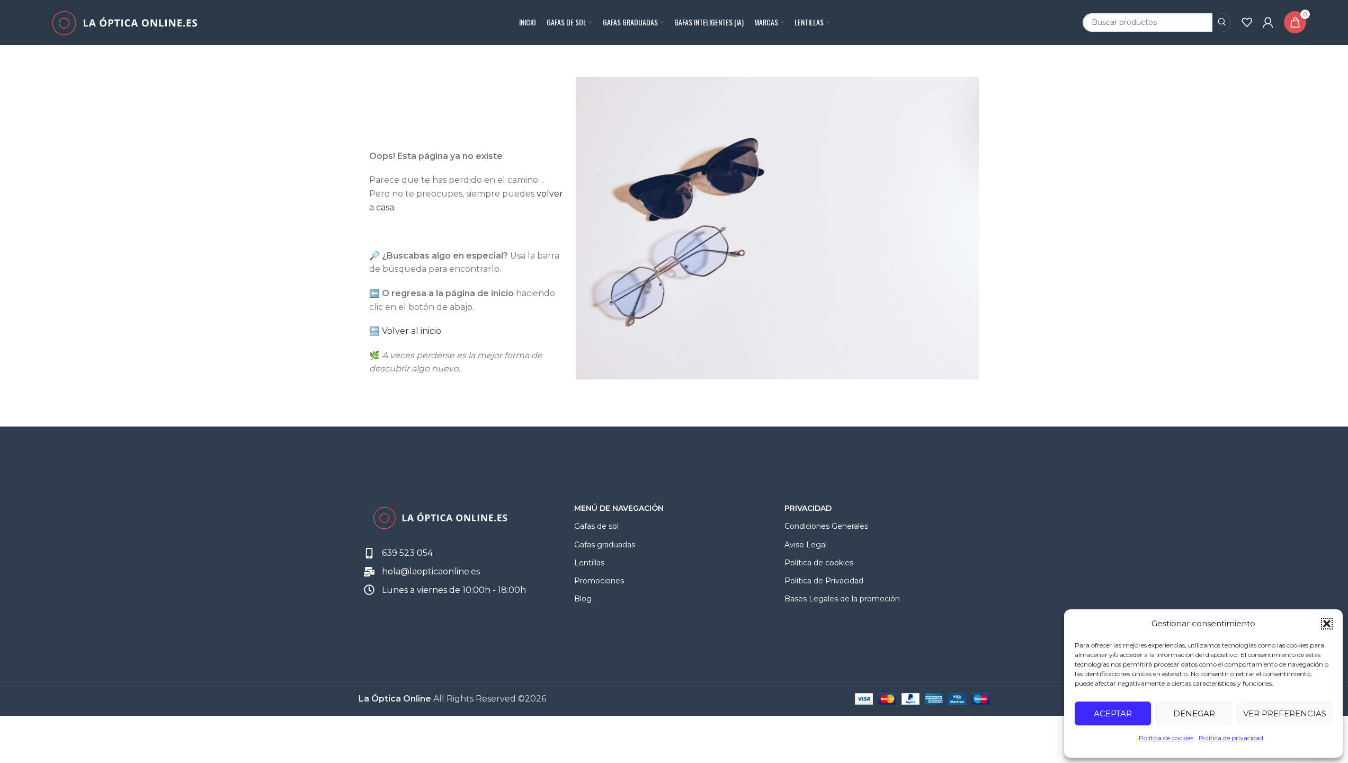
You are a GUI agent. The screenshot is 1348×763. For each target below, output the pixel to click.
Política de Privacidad (823, 580)
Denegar (1194, 713)
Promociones (599, 580)
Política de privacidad (1231, 738)
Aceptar (1113, 713)
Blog (583, 599)
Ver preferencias (1284, 713)
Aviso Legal (805, 544)
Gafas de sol (596, 526)
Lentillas (589, 562)
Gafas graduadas (604, 544)
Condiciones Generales (826, 526)
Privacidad (808, 508)
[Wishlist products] (1246, 22)
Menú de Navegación (619, 508)
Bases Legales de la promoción (842, 599)
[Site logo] (124, 21)
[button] (1327, 623)
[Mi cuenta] (1268, 22)
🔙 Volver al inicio (405, 331)
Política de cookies (1166, 738)
